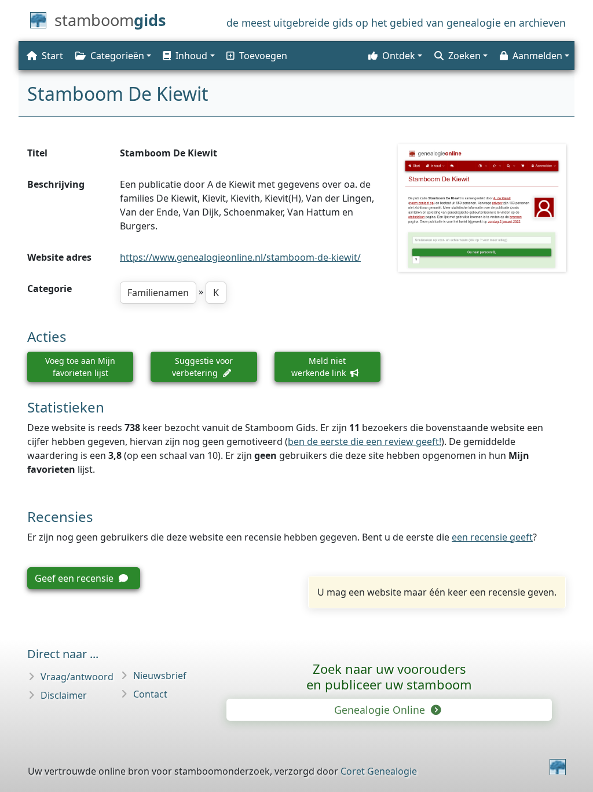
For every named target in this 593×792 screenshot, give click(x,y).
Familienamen (158, 292)
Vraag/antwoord (77, 676)
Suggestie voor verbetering (202, 366)
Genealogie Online (381, 710)
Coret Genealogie (379, 771)
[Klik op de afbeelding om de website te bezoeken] (482, 207)
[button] (187, 56)
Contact (150, 694)
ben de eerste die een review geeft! (364, 441)
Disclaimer (64, 695)
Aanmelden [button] (537, 55)
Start (52, 55)
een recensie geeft (492, 537)
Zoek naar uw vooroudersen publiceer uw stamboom (389, 676)
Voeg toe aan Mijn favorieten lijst (80, 366)
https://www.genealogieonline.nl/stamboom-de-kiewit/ (240, 257)
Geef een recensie (75, 578)
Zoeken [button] (464, 55)
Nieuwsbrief (159, 675)
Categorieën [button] (117, 55)
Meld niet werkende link (319, 366)
